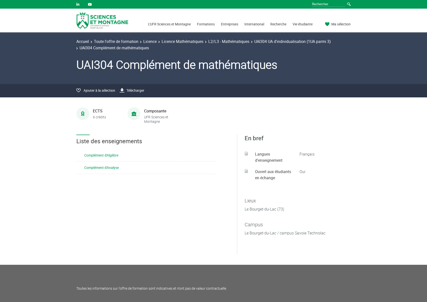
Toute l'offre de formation (116, 41)
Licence (150, 41)
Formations (206, 24)
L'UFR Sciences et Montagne (169, 24)
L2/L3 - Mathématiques (228, 41)
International (254, 24)
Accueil (82, 41)
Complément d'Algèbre (101, 155)
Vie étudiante (303, 24)
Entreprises (229, 24)
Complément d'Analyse (101, 167)
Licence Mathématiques (182, 41)
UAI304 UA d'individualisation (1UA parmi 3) (292, 41)
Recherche (278, 24)
